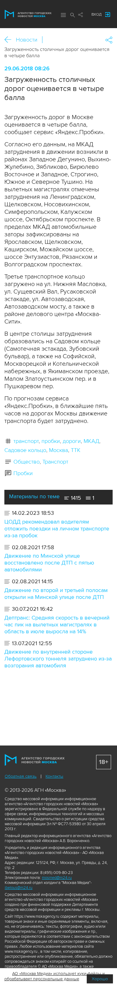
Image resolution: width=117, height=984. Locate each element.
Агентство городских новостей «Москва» (28, 14)
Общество (26, 461)
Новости (26, 39)
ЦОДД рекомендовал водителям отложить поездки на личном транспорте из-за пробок (56, 528)
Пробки (23, 473)
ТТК (75, 450)
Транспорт (55, 461)
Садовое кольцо (25, 450)
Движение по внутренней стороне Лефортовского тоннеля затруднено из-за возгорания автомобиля (58, 658)
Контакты (54, 776)
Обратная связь (21, 776)
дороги (72, 441)
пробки (50, 441)
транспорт (26, 441)
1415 (75, 498)
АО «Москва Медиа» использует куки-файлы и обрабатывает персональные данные (54, 976)
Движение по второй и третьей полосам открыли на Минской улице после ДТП (56, 593)
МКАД (91, 441)
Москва (58, 450)
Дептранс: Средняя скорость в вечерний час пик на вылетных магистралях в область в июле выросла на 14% (57, 624)
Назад (10, 40)
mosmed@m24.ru (57, 877)
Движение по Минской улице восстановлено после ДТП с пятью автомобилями (49, 562)
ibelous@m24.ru (18, 887)
